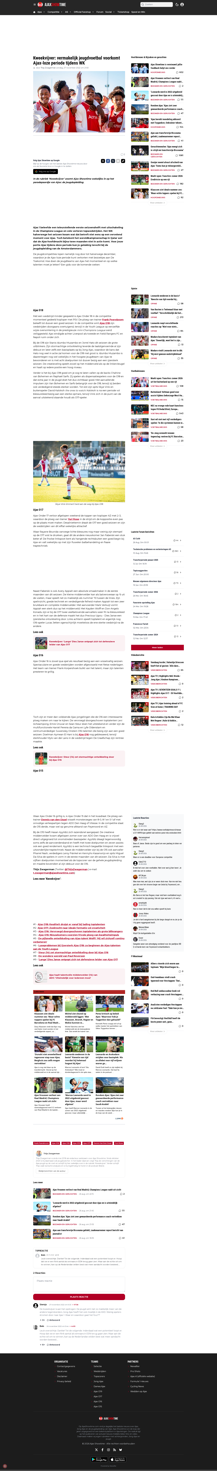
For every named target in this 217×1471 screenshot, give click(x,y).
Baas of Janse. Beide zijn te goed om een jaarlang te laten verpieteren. (157, 845)
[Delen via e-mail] (118, 161)
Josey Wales (144, 913)
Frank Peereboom (113, 319)
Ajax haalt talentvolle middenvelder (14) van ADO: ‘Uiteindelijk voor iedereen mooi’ (73, 976)
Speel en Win (138, 12)
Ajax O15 (76, 1143)
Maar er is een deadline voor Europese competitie (152, 857)
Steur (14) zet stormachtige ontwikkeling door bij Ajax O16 (73, 952)
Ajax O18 (105, 323)
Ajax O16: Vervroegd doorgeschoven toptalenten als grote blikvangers (80, 931)
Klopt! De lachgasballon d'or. (144, 933)
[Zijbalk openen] (34, 4)
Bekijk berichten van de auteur (52, 1171)
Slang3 (141, 824)
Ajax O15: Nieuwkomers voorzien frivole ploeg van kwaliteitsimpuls (79, 935)
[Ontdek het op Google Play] (99, 1459)
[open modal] (182, 4)
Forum (100, 12)
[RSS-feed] (114, 1449)
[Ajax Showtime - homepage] (52, 4)
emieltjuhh (143, 903)
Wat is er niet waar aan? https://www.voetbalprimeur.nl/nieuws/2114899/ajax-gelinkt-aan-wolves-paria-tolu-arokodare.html (157, 831)
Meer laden (157, 647)
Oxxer (141, 938)
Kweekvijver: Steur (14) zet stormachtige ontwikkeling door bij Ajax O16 (81, 758)
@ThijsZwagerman (76, 869)
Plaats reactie (79, 1297)
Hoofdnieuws (158, 72)
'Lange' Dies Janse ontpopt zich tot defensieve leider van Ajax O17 (78, 959)
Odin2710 (142, 862)
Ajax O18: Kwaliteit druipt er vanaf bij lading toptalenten (71, 924)
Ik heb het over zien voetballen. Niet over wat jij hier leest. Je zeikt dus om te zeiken (157, 869)
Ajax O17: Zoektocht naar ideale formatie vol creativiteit (71, 928)
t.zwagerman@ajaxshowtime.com (53, 873)
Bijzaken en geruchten (65, 1194)
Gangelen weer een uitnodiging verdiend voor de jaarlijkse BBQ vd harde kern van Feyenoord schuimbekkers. (157, 945)
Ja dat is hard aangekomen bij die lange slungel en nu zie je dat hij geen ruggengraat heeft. (157, 921)
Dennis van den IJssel (54, 819)
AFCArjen (142, 875)
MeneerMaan (144, 927)
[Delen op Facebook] (108, 161)
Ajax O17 (86, 1143)
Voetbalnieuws (159, 386)
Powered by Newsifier (108, 1466)
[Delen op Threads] (103, 161)
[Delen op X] (113, 161)
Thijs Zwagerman (48, 68)
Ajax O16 (84, 734)
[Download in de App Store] (117, 1459)
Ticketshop (123, 12)
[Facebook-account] (102, 1449)
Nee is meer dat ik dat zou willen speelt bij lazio (152, 909)
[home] (34, 12)
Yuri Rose (73, 519)
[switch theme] (177, 4)
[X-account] (96, 1449)
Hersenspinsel (144, 837)
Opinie (154, 303)
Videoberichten (159, 670)
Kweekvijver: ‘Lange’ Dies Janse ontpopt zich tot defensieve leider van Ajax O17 (82, 643)
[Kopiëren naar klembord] (123, 161)
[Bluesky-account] (120, 1449)
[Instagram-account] (108, 1449)
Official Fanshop (82, 12)
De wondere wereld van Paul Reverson (61, 956)
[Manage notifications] (5, 1466)
